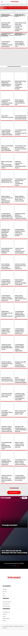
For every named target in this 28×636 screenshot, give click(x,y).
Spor (3, 19)
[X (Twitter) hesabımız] (9, 634)
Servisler (4, 28)
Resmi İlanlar (5, 25)
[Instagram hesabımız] (13, 634)
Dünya (3, 16)
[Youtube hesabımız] (18, 634)
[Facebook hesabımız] (5, 634)
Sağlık (3, 22)
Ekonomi (4, 14)
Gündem (4, 11)
